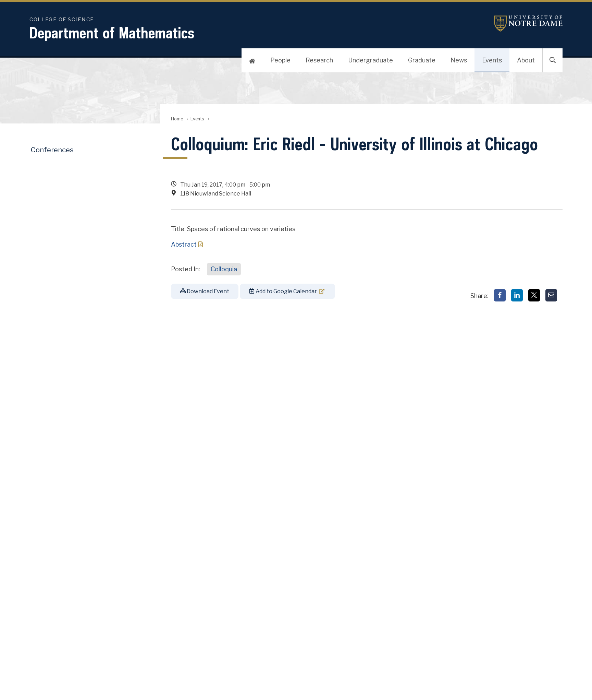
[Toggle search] (553, 60)
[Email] (551, 295)
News (459, 60)
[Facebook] (500, 295)
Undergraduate (370, 60)
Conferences (52, 150)
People (280, 60)
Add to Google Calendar (286, 291)
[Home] (252, 60)
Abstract (184, 244)
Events (492, 60)
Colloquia (224, 269)
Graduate (421, 60)
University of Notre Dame (528, 23)
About (526, 60)
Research (319, 60)
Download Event (207, 291)
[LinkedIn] (517, 295)
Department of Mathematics (111, 32)
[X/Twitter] (534, 295)
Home (177, 118)
